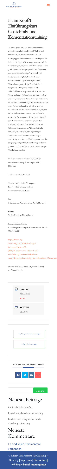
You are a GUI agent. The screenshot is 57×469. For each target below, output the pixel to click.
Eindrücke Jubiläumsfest (20, 407)
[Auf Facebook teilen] (18, 375)
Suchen (40, 391)
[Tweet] (25, 375)
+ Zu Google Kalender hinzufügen (29, 334)
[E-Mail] (38, 375)
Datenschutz (40, 460)
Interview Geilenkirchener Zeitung (25, 413)
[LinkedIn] (31, 375)
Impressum (26, 460)
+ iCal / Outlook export (29, 344)
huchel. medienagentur (34, 464)
